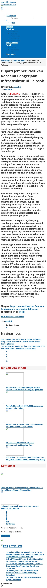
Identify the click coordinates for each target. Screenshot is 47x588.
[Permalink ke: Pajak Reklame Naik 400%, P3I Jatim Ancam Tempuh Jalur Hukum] (15, 403)
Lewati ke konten (8, 2)
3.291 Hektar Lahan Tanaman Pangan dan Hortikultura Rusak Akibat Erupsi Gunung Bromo (21, 341)
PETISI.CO (15, 546)
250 (7, 521)
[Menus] (2, 7)
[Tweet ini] (6, 355)
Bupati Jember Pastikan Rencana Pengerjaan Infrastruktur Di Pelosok (22, 307)
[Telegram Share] (6, 359)
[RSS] (6, 327)
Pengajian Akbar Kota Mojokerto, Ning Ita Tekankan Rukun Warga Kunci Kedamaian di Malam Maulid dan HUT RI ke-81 (25, 554)
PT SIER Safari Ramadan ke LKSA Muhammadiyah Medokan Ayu (20, 444)
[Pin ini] (6, 357)
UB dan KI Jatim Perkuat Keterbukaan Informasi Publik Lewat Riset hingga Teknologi (22, 572)
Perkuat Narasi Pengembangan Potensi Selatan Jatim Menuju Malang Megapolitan (24, 388)
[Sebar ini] (6, 352)
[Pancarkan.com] (8, 5)
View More (5, 536)
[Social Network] (6, 20)
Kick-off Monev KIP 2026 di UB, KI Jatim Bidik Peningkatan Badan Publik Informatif (25, 560)
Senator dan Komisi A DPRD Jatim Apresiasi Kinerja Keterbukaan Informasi (24, 425)
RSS (13, 23)
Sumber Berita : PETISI (12, 316)
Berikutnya (10, 524)
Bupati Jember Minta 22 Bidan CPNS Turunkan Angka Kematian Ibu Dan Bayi (23, 347)
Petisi (22, 311)
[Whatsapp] (6, 361)
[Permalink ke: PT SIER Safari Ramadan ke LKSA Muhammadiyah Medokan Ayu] (15, 440)
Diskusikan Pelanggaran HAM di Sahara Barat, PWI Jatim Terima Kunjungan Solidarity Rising (26, 458)
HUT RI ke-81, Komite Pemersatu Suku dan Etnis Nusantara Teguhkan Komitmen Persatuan (24, 565)
